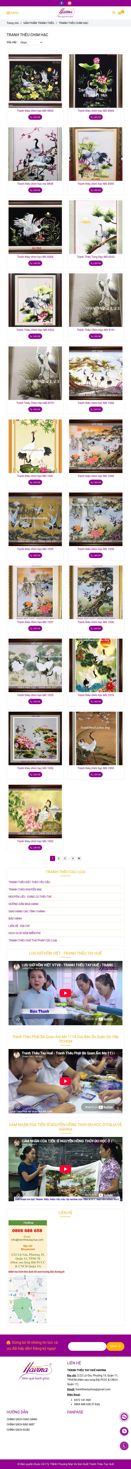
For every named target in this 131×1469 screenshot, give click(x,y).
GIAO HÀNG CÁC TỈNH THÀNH (27, 911)
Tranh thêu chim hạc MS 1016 (96, 695)
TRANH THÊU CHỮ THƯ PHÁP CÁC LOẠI (33, 940)
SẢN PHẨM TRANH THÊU (38, 23)
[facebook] (62, 3)
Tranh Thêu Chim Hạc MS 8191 (96, 330)
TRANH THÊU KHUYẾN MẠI (25, 889)
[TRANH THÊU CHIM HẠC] (65, 13)
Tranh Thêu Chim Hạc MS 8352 (35, 330)
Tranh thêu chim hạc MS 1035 (35, 695)
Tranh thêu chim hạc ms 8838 (35, 183)
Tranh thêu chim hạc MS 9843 (35, 110)
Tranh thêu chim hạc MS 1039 (35, 549)
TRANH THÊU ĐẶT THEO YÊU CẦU (29, 882)
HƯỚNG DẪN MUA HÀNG (24, 904)
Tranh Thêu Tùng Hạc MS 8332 (96, 256)
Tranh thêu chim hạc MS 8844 (96, 110)
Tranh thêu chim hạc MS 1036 (96, 622)
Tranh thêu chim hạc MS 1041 (35, 476)
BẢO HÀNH (15, 918)
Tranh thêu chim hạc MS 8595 (96, 183)
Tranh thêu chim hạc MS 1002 (35, 841)
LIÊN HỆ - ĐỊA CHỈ (19, 926)
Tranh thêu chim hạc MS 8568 (35, 256)
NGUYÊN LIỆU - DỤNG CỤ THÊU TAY (30, 896)
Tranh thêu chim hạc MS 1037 (35, 622)
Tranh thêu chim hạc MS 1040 (96, 476)
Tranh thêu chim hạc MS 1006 (35, 768)
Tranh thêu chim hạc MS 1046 (96, 403)
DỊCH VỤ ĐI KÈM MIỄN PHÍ (24, 933)
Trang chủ (13, 23)
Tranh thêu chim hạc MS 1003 (96, 768)
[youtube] (69, 3)
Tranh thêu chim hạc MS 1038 (96, 549)
